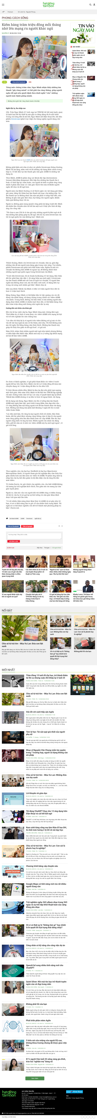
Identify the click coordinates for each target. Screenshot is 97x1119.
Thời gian (47, 547)
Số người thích (56, 547)
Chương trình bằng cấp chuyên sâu (42, 866)
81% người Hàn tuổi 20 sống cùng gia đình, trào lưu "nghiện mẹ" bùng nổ (46, 1060)
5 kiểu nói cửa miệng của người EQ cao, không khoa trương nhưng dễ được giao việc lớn (46, 1043)
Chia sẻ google (27, 526)
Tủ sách (28, 1007)
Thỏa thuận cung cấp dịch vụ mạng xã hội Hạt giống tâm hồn (38, 1108)
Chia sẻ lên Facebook (18, 82)
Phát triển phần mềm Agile (38, 1020)
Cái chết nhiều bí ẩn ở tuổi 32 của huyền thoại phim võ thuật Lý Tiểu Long (37, 572)
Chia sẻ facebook (13, 526)
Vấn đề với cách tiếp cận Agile (40, 712)
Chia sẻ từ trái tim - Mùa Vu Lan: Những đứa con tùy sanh (60, 631)
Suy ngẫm (29, 737)
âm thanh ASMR (14, 518)
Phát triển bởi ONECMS (38, 1113)
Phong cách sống (31, 680)
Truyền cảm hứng (31, 833)
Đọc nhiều (76, 47)
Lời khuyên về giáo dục (36, 793)
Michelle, (68, 1098)
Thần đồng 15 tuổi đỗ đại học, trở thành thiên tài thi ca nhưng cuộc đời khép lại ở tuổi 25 (79, 67)
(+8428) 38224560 (29, 1106)
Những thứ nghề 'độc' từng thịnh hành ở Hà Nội (24, 101)
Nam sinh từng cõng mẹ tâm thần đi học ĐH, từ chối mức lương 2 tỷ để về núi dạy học (46, 828)
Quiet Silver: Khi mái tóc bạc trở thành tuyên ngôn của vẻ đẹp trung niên (46, 983)
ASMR (28, 160)
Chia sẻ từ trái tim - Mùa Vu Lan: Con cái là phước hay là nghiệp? (84, 631)
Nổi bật (7, 610)
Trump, (73, 1098)
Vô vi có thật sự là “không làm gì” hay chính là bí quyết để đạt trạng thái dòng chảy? (46, 926)
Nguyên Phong (80, 1098)
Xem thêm (34, 1078)
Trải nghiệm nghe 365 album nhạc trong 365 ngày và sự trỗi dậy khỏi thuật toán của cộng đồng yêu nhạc (46, 904)
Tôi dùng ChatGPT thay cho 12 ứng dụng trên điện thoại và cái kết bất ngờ (46, 812)
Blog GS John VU (31, 715)
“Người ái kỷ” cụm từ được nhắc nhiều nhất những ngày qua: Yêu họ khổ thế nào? (60, 572)
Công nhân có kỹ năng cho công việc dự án (45, 945)
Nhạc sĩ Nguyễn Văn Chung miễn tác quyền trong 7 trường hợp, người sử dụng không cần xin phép (47, 752)
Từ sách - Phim (30, 699)
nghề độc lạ (38, 518)
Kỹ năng (28, 816)
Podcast (10, 12)
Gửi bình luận (13, 541)
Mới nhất (8, 669)
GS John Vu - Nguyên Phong (26, 12)
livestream (15, 119)
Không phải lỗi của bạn (82, 651)
